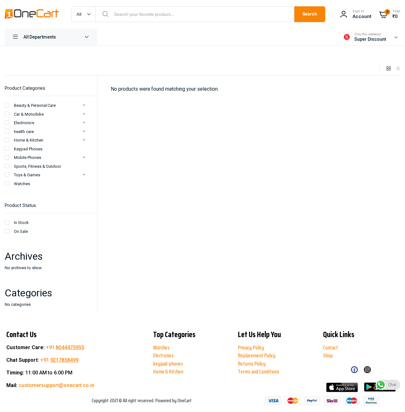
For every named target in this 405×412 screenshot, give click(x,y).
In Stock (21, 222)
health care (24, 131)
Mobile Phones (27, 157)
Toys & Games (27, 175)
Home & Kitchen (28, 140)
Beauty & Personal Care (35, 105)
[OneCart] (32, 14)
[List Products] (397, 68)
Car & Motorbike (29, 114)
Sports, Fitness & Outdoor (37, 166)
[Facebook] (354, 369)
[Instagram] (367, 369)
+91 (65, 347)
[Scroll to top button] (10, 386)
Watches (22, 183)
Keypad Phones (28, 149)
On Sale (21, 231)
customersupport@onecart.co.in (56, 385)
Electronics (24, 122)
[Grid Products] (388, 68)
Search (309, 14)
